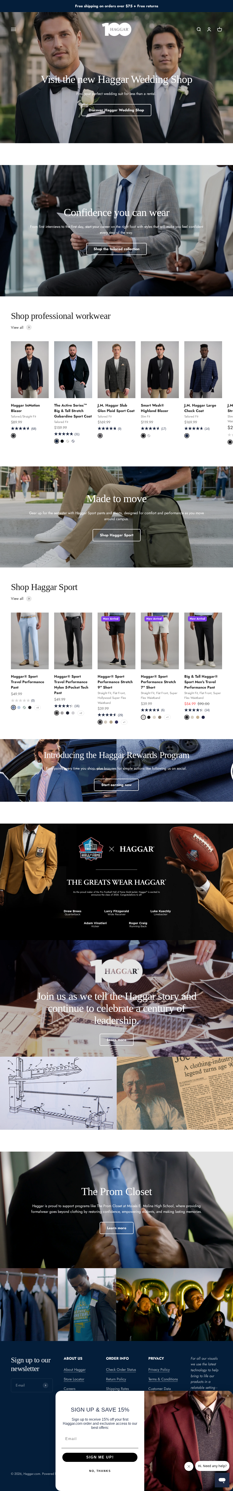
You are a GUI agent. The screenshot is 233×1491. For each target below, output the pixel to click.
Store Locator (74, 1379)
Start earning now (116, 784)
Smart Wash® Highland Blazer (154, 408)
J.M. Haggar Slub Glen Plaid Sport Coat (116, 408)
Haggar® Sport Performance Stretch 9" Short (115, 682)
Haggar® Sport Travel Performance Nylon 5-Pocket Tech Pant (71, 684)
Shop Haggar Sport (116, 535)
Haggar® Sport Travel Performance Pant (27, 682)
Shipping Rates (117, 1388)
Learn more (116, 1039)
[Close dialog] (228, 1396)
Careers (69, 1388)
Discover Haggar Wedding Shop (116, 110)
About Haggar (75, 1369)
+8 (37, 707)
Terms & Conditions (163, 1379)
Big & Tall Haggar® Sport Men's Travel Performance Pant (201, 682)
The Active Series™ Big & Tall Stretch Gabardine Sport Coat (73, 411)
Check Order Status (121, 1369)
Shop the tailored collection (116, 249)
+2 (80, 713)
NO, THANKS (100, 1471)
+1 (124, 722)
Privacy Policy (159, 1369)
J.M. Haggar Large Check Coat (200, 408)
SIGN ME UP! (100, 1457)
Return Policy (116, 1379)
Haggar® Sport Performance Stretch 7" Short (158, 682)
